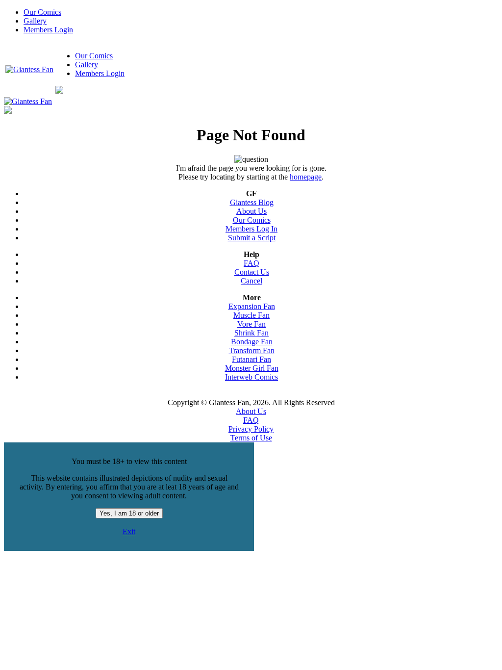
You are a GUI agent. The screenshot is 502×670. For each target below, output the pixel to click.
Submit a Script (252, 237)
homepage (306, 177)
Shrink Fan (251, 333)
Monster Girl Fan (251, 368)
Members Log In (251, 229)
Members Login (48, 30)
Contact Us (251, 272)
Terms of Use (251, 438)
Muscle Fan (251, 315)
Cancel (251, 281)
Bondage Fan (252, 341)
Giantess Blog (252, 202)
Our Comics (42, 12)
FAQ (251, 263)
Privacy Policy (251, 429)
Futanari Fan (251, 359)
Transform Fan (252, 350)
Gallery (35, 21)
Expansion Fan (251, 306)
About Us (251, 211)
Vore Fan (251, 324)
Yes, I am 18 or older (129, 513)
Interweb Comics (251, 377)
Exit (129, 531)
